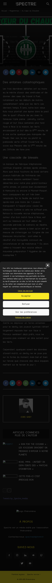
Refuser (26, 304)
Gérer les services (25, 291)
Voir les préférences (26, 312)
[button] (47, 265)
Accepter (26, 296)
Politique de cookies (23, 317)
